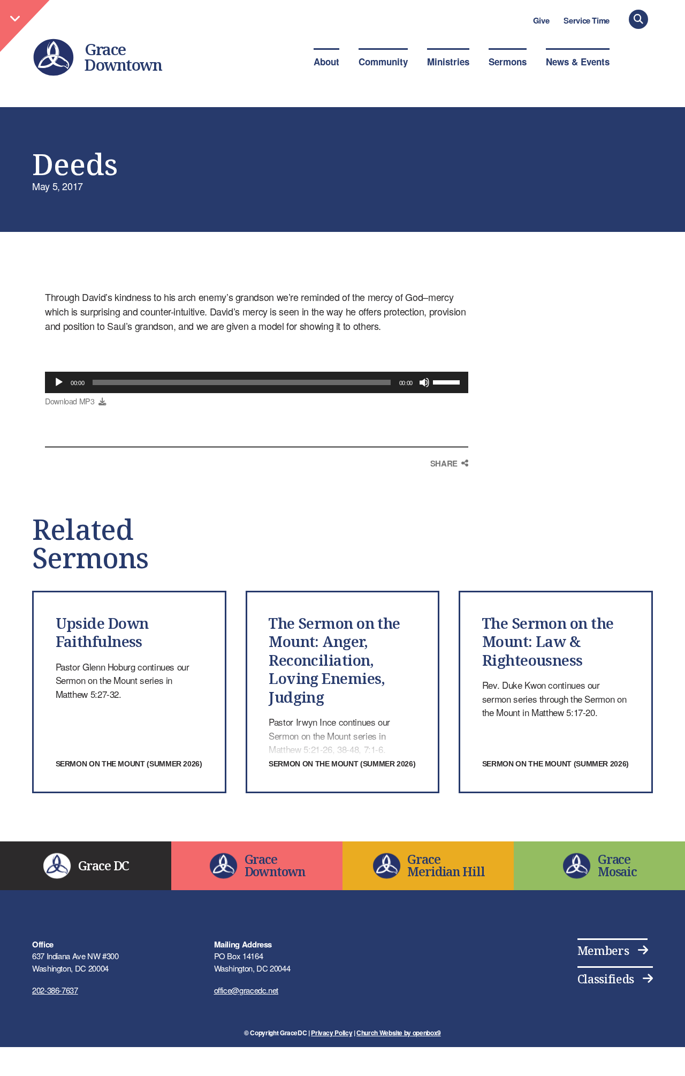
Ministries (448, 61)
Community (383, 61)
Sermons (508, 61)
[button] (638, 19)
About (326, 61)
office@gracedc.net (246, 990)
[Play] (59, 382)
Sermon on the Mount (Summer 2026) (129, 763)
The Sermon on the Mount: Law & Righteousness (548, 641)
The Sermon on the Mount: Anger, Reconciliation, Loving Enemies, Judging (334, 660)
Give (541, 20)
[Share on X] (449, 505)
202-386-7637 (55, 990)
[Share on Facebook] (449, 483)
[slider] (448, 381)
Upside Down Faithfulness (102, 632)
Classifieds (605, 979)
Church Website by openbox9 (398, 1032)
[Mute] (424, 382)
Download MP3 (70, 401)
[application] (256, 382)
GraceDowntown (123, 57)
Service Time (587, 20)
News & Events (578, 61)
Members (603, 950)
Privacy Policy (331, 1032)
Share (444, 463)
